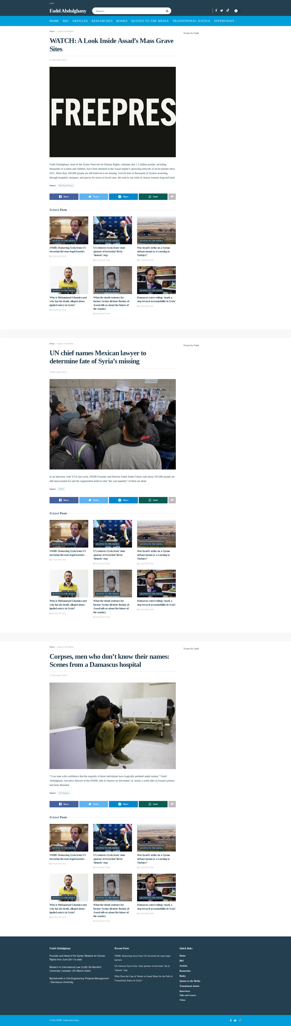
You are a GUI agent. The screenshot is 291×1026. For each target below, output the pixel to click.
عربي (52, 3)
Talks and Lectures (188, 995)
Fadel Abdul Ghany (71, 1020)
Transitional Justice (191, 21)
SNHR (59, 1020)
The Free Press (66, 185)
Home (54, 21)
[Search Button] (167, 10)
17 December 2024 (58, 675)
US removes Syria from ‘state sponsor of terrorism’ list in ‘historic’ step (109, 251)
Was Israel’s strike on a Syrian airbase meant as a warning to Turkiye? (153, 251)
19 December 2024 (58, 372)
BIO (66, 21)
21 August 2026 (146, 260)
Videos (182, 1000)
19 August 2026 (58, 310)
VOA (61, 489)
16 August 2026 (102, 314)
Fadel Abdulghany (68, 10)
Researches (102, 21)
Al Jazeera (64, 793)
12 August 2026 (146, 306)
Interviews (224, 21)
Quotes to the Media (150, 21)
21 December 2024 (58, 60)
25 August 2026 (58, 256)
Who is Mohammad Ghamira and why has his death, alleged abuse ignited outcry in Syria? (68, 301)
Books (121, 21)
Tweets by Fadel (191, 33)
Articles (80, 21)
